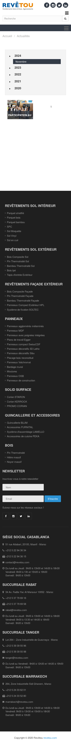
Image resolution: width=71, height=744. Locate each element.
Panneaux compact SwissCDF (23, 344)
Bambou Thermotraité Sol (21, 266)
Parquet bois (13, 217)
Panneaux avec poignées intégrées (26, 335)
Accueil (7, 36)
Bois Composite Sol (17, 256)
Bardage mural (15, 367)
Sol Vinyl (11, 235)
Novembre (21, 61)
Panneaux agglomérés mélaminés (25, 326)
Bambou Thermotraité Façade (23, 300)
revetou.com (50, 737)
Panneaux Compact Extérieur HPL (25, 305)
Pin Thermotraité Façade (20, 296)
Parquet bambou (16, 222)
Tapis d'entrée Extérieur (19, 274)
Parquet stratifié (15, 213)
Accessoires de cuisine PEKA (23, 436)
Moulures (12, 371)
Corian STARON (16, 397)
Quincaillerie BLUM (17, 422)
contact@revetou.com (17, 562)
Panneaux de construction (21, 380)
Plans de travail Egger (19, 339)
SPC (9, 226)
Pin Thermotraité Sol (18, 261)
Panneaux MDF (15, 330)
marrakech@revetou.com (19, 701)
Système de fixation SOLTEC (23, 309)
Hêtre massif (14, 457)
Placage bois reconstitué (20, 357)
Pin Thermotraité (16, 452)
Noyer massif (14, 461)
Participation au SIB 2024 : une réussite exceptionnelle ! (20, 116)
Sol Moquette (14, 231)
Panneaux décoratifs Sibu (21, 353)
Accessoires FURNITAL (20, 427)
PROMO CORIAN (17, 406)
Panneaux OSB (15, 376)
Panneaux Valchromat (19, 362)
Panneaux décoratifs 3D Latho (23, 348)
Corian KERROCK (17, 401)
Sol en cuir (12, 240)
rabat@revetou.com (16, 610)
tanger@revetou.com (16, 657)
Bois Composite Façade (20, 291)
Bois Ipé (11, 270)
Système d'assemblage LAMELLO (25, 431)
